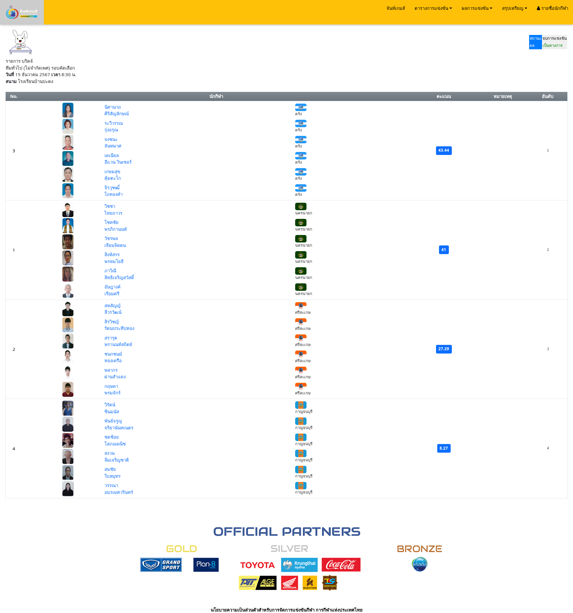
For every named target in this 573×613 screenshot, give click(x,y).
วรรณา (111, 485)
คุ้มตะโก (112, 178)
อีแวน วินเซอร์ (118, 162)
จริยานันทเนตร (118, 428)
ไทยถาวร (113, 213)
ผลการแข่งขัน (476, 8)
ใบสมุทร (112, 476)
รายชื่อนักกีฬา (554, 8)
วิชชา (109, 206)
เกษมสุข (112, 171)
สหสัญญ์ (112, 305)
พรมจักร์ (112, 393)
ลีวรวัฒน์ (112, 312)
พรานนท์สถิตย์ (118, 344)
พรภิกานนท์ (115, 229)
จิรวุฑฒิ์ (112, 187)
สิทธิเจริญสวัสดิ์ (119, 277)
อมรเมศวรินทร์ (118, 492)
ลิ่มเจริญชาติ (116, 460)
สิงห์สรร (112, 254)
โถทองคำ (113, 194)
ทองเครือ (113, 360)
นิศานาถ (112, 107)
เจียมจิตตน (115, 245)
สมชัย (110, 469)
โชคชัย (111, 222)
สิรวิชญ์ (111, 322)
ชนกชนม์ (113, 354)
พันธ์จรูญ (113, 421)
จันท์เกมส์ (395, 8)
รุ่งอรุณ (111, 130)
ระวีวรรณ (113, 123)
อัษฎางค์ (112, 287)
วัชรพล (111, 238)
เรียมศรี (111, 293)
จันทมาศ (112, 146)
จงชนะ (111, 139)
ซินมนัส (111, 411)
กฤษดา (111, 386)
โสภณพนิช (115, 444)
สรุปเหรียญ (513, 8)
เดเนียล (111, 155)
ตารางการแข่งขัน (432, 8)
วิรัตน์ (109, 405)
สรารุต (110, 338)
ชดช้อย (111, 437)
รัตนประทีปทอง (119, 328)
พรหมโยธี (114, 261)
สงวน (109, 453)
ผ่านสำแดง (115, 377)
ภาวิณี (110, 271)
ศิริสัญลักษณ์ (116, 113)
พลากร (111, 370)
